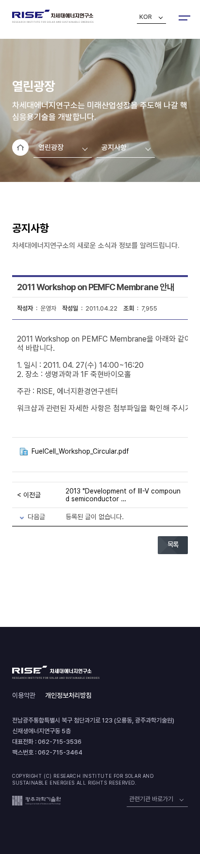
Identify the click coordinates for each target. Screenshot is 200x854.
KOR (145, 16)
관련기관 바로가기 (151, 799)
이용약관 (23, 695)
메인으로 (20, 147)
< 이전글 (29, 495)
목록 (172, 544)
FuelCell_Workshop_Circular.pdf (80, 451)
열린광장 (51, 147)
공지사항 (114, 147)
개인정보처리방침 (68, 695)
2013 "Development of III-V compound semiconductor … (123, 495)
